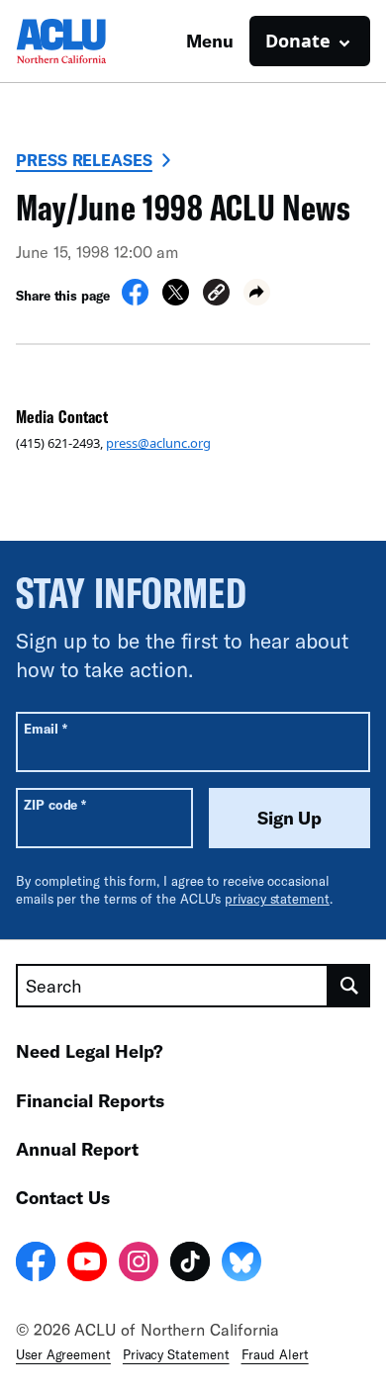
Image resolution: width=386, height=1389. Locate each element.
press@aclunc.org (158, 443)
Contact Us (63, 1197)
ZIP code (55, 804)
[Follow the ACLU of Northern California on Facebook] (35, 1264)
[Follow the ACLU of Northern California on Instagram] (138, 1264)
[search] (349, 985)
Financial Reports (90, 1100)
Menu (210, 40)
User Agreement (63, 1354)
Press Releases (84, 159)
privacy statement (277, 899)
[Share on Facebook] (135, 299)
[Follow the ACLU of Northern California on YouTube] (87, 1264)
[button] (216, 295)
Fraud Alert (275, 1354)
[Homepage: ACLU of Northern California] (85, 41)
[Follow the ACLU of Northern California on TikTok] (190, 1264)
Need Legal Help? (89, 1051)
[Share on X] (175, 299)
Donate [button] (298, 40)
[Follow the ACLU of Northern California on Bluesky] (241, 1264)
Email (45, 728)
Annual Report (77, 1149)
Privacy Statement (176, 1354)
